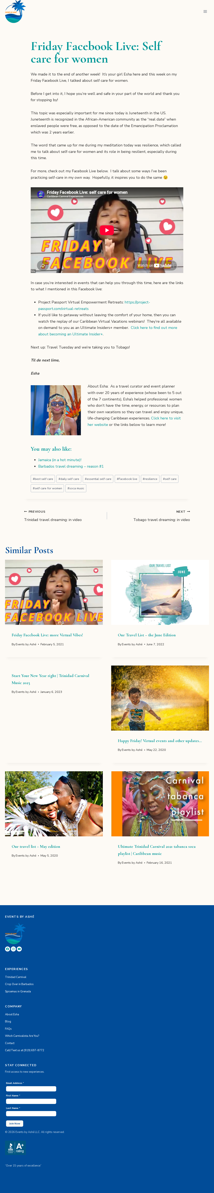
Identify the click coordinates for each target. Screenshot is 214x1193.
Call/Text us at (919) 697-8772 (24, 1050)
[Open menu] (205, 11)
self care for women (47, 488)
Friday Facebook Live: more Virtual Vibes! (47, 635)
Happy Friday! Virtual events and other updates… (160, 740)
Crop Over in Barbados (19, 984)
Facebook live (127, 479)
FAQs (8, 1029)
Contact (9, 1043)
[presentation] (54, 592)
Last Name (13, 1108)
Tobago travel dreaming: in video (161, 516)
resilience (150, 479)
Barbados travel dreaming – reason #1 (71, 466)
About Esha (12, 1014)
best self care (43, 479)
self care (170, 479)
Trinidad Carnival (15, 977)
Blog (8, 1021)
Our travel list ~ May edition (36, 846)
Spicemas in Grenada (18, 991)
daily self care (69, 479)
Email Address (15, 1083)
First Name (13, 1095)
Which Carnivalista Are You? (22, 1036)
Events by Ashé (26, 644)
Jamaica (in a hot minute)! (59, 459)
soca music (76, 488)
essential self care (98, 479)
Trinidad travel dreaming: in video (53, 516)
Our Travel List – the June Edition (147, 635)
